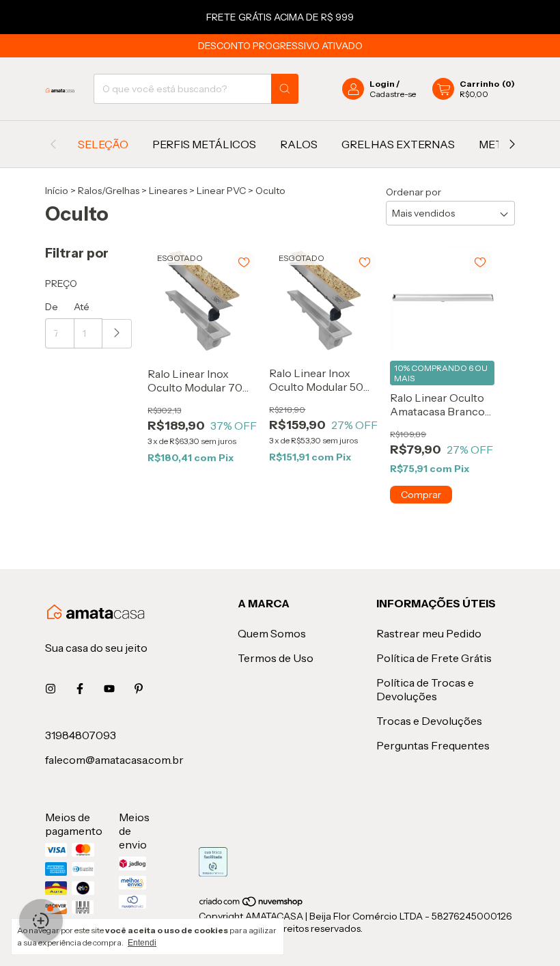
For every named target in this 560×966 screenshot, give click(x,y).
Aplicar (117, 333)
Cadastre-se (392, 94)
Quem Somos (272, 633)
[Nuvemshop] (252, 904)
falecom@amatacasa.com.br (114, 760)
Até (81, 307)
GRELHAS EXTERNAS (398, 144)
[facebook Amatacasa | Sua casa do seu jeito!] (79, 688)
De (51, 307)
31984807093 (80, 735)
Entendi (142, 943)
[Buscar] (284, 89)
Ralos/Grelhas (108, 190)
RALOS (299, 144)
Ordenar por (413, 192)
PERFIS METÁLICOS (204, 144)
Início (56, 190)
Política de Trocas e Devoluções (425, 689)
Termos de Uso (275, 658)
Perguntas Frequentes (433, 745)
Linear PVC (221, 190)
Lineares (168, 190)
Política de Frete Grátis (434, 658)
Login (382, 84)
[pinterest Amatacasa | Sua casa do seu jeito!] (138, 688)
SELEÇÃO (103, 144)
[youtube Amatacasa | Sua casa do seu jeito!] (109, 688)
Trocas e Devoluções (429, 721)
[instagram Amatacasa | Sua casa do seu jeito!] (50, 688)
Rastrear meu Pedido (428, 633)
